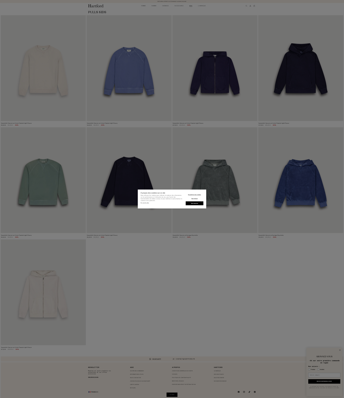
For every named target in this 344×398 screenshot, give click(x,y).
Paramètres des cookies (194, 194)
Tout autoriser (194, 203)
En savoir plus (145, 202)
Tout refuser (194, 198)
